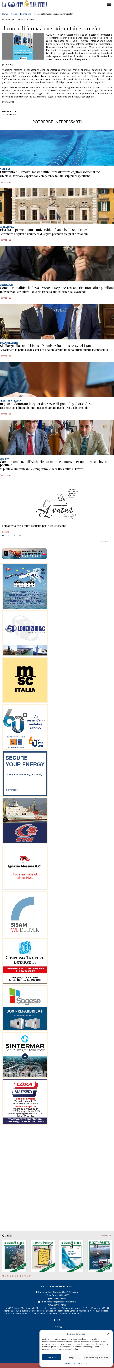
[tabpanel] (57, 528)
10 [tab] (25, 1276)
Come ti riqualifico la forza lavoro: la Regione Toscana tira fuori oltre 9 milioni (57, 287)
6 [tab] (15, 535)
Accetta (52, 1357)
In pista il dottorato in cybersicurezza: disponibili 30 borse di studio (49, 403)
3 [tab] (7, 535)
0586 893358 (63, 1295)
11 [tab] (27, 1276)
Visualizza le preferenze (96, 1357)
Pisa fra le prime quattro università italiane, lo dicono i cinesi (44, 229)
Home (5, 14)
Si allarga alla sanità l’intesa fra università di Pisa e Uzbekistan (45, 345)
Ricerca (14, 14)
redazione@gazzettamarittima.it (61, 1301)
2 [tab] (5, 535)
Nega (72, 1357)
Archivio (104, 1235)
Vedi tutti (104, 541)
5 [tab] (12, 535)
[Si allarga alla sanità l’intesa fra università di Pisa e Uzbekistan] (57, 321)
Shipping (57, 1326)
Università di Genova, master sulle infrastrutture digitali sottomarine (50, 172)
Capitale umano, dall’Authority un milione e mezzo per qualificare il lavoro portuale (54, 463)
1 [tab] (3, 535)
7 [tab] (17, 535)
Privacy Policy (81, 1363)
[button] (108, 1333)
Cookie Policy (69, 1363)
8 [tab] (20, 535)
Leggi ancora (57, 528)
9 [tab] (22, 1276)
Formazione (25, 14)
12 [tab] (30, 1276)
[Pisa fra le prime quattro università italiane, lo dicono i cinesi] (57, 206)
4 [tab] (10, 535)
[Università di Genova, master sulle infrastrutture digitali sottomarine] (57, 148)
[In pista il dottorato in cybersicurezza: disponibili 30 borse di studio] (57, 379)
